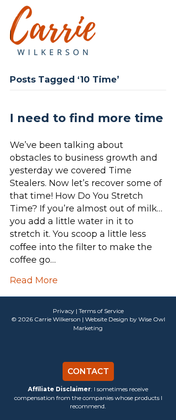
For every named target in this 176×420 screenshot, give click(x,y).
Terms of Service (101, 311)
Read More (34, 280)
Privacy (63, 311)
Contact (88, 371)
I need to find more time (86, 118)
